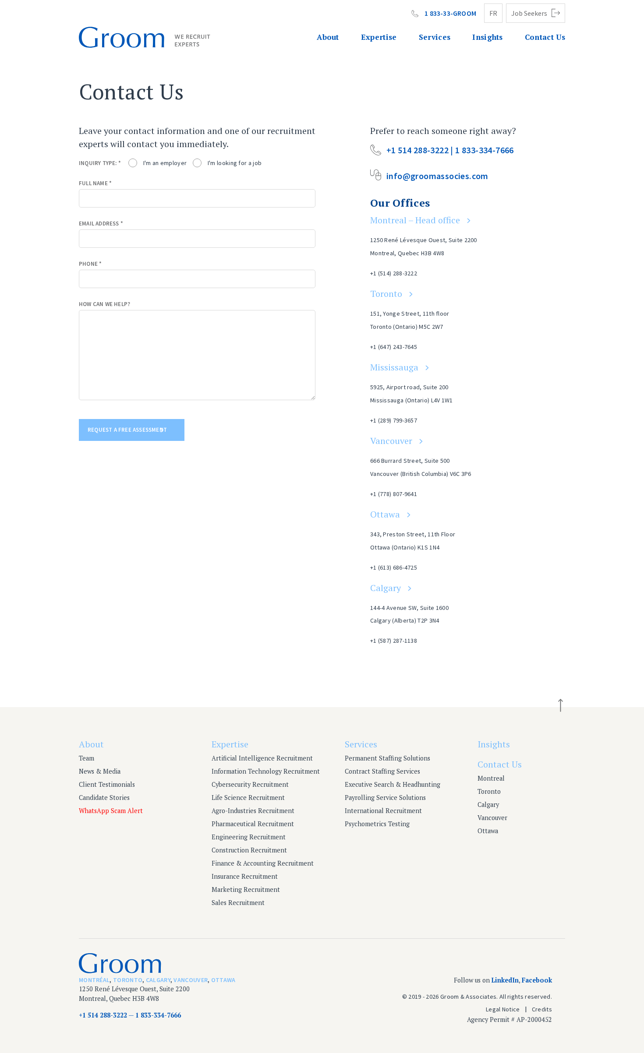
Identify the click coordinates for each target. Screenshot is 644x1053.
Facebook (537, 980)
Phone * (90, 264)
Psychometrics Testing (377, 824)
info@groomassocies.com (437, 175)
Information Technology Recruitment (266, 771)
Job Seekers (529, 13)
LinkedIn (505, 980)
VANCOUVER (190, 980)
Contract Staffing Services (382, 771)
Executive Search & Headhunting (392, 784)
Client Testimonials (107, 784)
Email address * (101, 223)
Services (435, 37)
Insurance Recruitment (245, 876)
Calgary (385, 588)
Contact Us (545, 37)
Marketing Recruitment (246, 889)
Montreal (491, 778)
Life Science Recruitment (248, 797)
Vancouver (391, 441)
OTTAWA (223, 980)
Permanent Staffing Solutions (387, 758)
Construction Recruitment (249, 850)
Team (86, 758)
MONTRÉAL (94, 980)
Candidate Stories (104, 797)
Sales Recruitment (238, 902)
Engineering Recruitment (249, 837)
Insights (487, 37)
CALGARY (158, 980)
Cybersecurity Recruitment (250, 784)
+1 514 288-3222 (103, 1015)
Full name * (95, 183)
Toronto (386, 293)
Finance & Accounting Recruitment (263, 863)
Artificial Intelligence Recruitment (262, 758)
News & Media (99, 771)
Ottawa (385, 514)
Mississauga (394, 367)
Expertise (379, 37)
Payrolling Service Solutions (385, 797)
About (328, 37)
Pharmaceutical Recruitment (253, 824)
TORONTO (127, 980)
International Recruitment (383, 810)
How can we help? (104, 304)
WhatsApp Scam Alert (111, 810)
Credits (542, 1009)
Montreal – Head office (415, 220)
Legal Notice (503, 1009)
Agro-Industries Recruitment (253, 810)
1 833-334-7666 (158, 1015)
